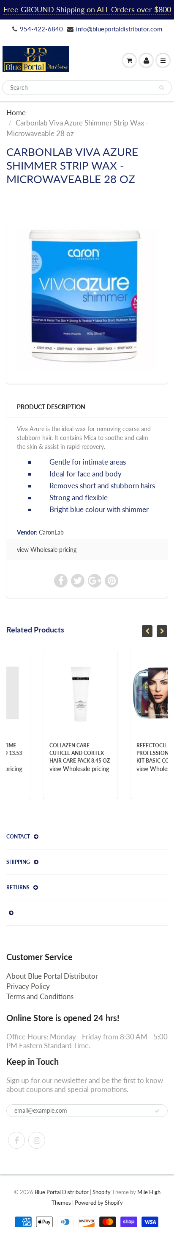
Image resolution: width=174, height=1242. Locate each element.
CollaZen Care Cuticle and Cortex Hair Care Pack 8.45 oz (50, 753)
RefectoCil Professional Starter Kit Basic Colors (137, 753)
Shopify (101, 1192)
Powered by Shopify (99, 1202)
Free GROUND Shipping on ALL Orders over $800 (87, 9)
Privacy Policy (28, 986)
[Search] (161, 88)
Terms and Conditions (39, 996)
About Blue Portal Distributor (52, 976)
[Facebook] (16, 1140)
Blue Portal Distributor (62, 1192)
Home (16, 112)
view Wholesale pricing (46, 549)
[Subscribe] (157, 1111)
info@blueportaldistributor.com (119, 29)
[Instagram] (36, 1140)
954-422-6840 (41, 29)
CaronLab (51, 532)
